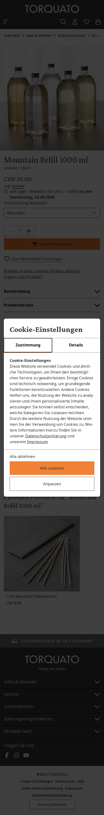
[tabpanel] (52, 401)
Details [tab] (76, 345)
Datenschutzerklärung (45, 436)
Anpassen (52, 483)
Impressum (37, 441)
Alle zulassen (52, 468)
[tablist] (52, 345)
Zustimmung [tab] (27, 345)
